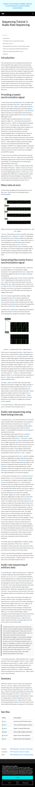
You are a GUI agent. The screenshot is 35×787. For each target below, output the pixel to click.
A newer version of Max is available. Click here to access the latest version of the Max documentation (17, 6)
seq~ (5, 597)
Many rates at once (8, 43)
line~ (13, 300)
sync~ (12, 121)
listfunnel (23, 460)
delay (22, 69)
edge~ (5, 382)
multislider (30, 106)
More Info (25, 783)
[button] (33, 14)
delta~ (8, 309)
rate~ (15, 231)
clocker (18, 69)
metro (14, 69)
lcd (30, 641)
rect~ (20, 452)
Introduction (6, 38)
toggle (23, 587)
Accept (17, 777)
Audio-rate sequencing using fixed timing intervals (15, 48)
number (23, 114)
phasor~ (9, 123)
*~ (25, 452)
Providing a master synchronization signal (13, 41)
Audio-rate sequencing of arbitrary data (13, 51)
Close (9, 782)
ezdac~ (18, 104)
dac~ (20, 172)
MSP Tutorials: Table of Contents (19, 751)
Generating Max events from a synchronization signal (16, 46)
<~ (27, 364)
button (32, 110)
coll (17, 580)
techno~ (18, 438)
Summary (5, 54)
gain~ (29, 161)
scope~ (12, 106)
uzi (2, 548)
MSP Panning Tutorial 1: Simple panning (21, 754)
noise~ (24, 272)
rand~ (31, 172)
